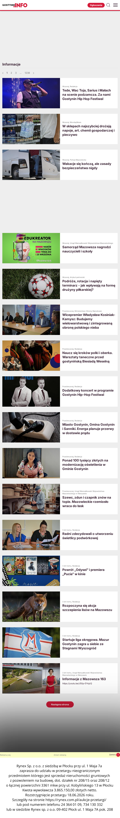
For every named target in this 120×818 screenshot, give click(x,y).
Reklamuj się (5, 755)
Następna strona (60, 704)
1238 (27, 72)
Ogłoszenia (96, 5)
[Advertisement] (60, 36)
